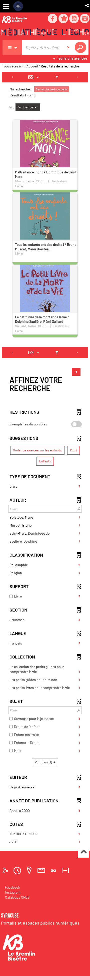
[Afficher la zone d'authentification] (20, 6)
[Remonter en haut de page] (83, 852)
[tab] (6, 870)
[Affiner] (57, 77)
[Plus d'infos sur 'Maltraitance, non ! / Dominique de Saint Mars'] (45, 151)
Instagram (12, 892)
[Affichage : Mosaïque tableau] (35, 77)
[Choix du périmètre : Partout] (12, 47)
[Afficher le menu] (5, 6)
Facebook (12, 887)
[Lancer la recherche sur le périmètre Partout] (81, 47)
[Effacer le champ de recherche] (69, 47)
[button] (87, 5)
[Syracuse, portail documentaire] (45, 33)
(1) (44, 762)
